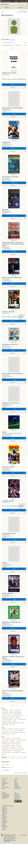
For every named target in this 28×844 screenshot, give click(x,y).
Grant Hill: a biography (8, 501)
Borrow (12, 84)
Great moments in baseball (8, 533)
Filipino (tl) (4, 829)
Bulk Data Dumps (5, 796)
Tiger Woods (5, 209)
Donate (16, 1)
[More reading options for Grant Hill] (25, 513)
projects (7, 839)
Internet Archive (8, 835)
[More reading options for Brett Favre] (25, 324)
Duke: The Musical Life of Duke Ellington (12, 108)
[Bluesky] (15, 801)
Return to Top (17, 788)
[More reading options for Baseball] (25, 441)
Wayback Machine (7, 840)
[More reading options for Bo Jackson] (25, 475)
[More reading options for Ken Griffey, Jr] (25, 353)
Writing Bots (4, 797)
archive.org (13, 840)
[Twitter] (18, 801)
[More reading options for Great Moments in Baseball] (25, 542)
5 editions (4, 180)
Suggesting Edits (17, 796)
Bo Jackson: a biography (8, 467)
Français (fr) (4, 814)
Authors (16, 782)
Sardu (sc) (4, 823)
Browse (20, 7)
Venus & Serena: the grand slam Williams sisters (12, 691)
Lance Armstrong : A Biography (10, 176)
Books (15, 781)
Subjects (16, 784)
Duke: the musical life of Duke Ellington (12, 277)
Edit (2, 11)
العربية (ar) (4, 807)
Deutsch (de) (4, 810)
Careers (3, 784)
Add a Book (16, 797)
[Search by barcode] (23, 4)
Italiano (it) (4, 818)
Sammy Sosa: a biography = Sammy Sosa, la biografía (13, 657)
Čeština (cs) (4, 808)
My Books (7, 7)
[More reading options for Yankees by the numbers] (25, 254)
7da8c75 (24, 835)
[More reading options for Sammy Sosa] (25, 667)
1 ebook (8, 146)
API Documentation (6, 795)
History (25, 12)
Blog (3, 785)
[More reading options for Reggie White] (25, 631)
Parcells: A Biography (7, 593)
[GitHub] (20, 801)
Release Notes (17, 799)
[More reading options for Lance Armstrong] (25, 185)
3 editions (4, 406)
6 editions (4, 146)
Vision (3, 780)
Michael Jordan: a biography (9, 73)
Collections (16, 785)
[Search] (20, 4)
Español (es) (4, 812)
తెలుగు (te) (4, 825)
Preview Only (14, 182)
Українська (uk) (5, 826)
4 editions (4, 281)
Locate (14, 114)
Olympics (4, 562)
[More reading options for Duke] (25, 116)
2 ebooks (21, 318)
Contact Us (16, 795)
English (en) (4, 811)
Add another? (12, 39)
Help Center (16, 793)
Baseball (4, 432)
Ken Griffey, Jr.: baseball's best (10, 344)
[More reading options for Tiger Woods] (25, 218)
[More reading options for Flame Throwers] (25, 412)
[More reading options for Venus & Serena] (25, 701)
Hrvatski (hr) (4, 816)
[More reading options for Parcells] (25, 602)
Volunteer (4, 781)
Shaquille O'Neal (6, 142)
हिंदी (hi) (3, 815)
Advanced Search (17, 787)
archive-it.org (8, 841)
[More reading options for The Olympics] (25, 571)
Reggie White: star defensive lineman (11, 622)
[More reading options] (25, 84)
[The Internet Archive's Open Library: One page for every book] (6, 4)
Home (15, 780)
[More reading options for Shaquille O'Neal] (25, 151)
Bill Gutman (6, 74)
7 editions (4, 111)
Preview (14, 70)
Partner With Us (5, 782)
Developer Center (5, 793)
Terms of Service (5, 787)
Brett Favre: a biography (8, 311)
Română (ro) (4, 822)
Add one (7, 770)
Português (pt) (5, 821)
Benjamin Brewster (8, 433)
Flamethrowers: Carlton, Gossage (10, 403)
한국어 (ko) (4, 819)
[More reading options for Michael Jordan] (25, 87)
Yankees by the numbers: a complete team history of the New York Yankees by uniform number (13, 244)
